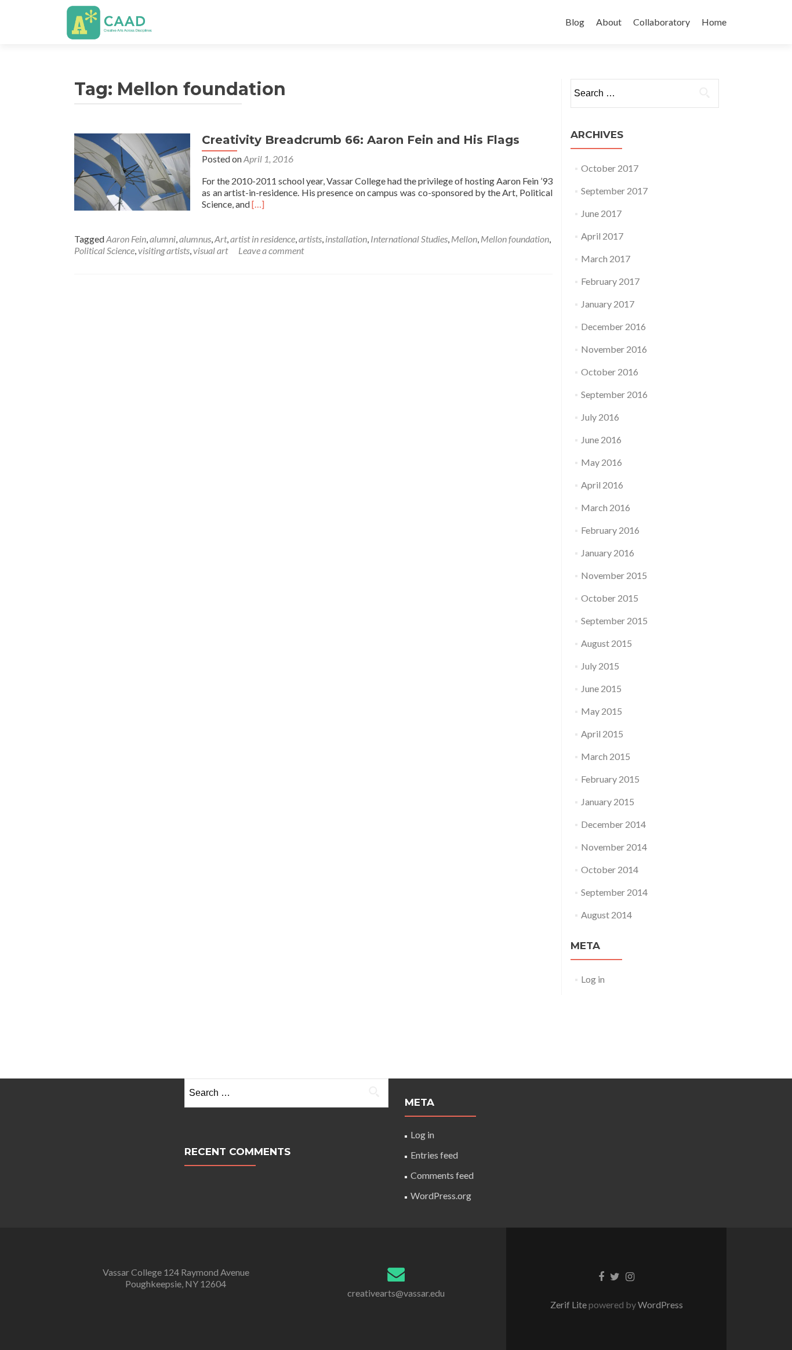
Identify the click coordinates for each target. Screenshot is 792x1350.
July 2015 (600, 665)
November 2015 (614, 575)
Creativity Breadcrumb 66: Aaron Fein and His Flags (360, 140)
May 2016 (601, 462)
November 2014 (614, 846)
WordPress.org (440, 1195)
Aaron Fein (126, 238)
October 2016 (609, 371)
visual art (210, 250)
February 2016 (610, 529)
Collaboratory (661, 21)
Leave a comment (271, 250)
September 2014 (614, 891)
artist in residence (262, 238)
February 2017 (610, 281)
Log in (593, 979)
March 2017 (605, 258)
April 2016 (602, 484)
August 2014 (606, 914)
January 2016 (607, 552)
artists (310, 238)
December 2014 (613, 824)
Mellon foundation (515, 238)
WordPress (659, 1304)
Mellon (464, 238)
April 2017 (602, 235)
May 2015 (601, 710)
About (609, 21)
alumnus (195, 238)
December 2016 (613, 326)
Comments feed (442, 1175)
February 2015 (610, 778)
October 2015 (609, 597)
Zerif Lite (569, 1304)
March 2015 (605, 756)
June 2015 (601, 688)
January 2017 (607, 303)
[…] (258, 203)
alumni (163, 238)
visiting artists (164, 250)
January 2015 (607, 801)
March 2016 (605, 507)
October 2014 (609, 869)
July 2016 (600, 416)
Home (714, 21)
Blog (574, 21)
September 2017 (614, 190)
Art (221, 238)
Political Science (104, 250)
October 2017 (609, 167)
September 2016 (614, 394)
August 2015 (606, 643)
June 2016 (601, 439)
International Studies (409, 238)
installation (346, 238)
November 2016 (614, 348)
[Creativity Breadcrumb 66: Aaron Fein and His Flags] (132, 170)
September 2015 (614, 620)
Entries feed (434, 1154)
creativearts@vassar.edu (396, 1292)
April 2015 (602, 733)
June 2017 (601, 213)
